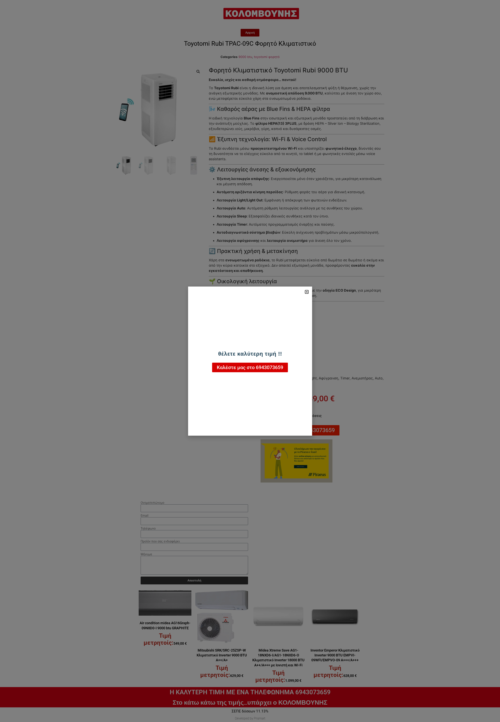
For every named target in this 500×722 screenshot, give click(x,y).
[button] (306, 291)
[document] (250, 361)
